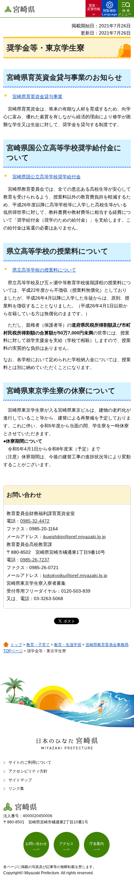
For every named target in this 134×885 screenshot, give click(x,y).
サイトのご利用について (29, 762)
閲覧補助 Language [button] (109, 12)
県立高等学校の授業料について (44, 270)
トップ (16, 644)
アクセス (66, 844)
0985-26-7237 (34, 559)
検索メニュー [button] (124, 12)
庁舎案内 (96, 844)
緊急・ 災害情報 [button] (93, 7)
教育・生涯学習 (67, 644)
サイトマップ (20, 780)
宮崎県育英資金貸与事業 (37, 96)
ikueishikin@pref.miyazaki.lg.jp (74, 536)
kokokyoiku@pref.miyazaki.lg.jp (75, 575)
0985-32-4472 (34, 521)
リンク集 (16, 788)
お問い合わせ (36, 844)
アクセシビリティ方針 (27, 771)
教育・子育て (38, 644)
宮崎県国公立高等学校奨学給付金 (46, 176)
